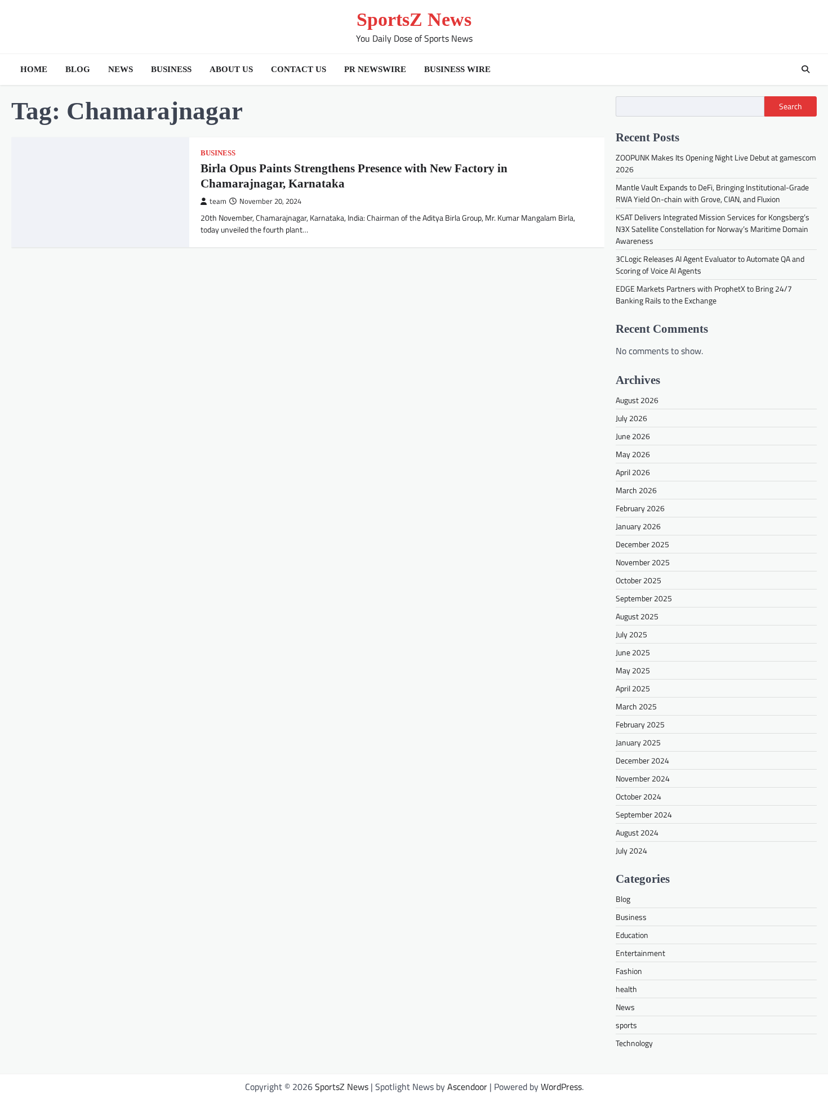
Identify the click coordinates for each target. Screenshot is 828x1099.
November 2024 (643, 778)
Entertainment (640, 953)
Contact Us (298, 69)
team (218, 201)
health (626, 989)
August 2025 (637, 616)
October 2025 (638, 580)
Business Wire (457, 69)
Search (790, 106)
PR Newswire (375, 69)
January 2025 (638, 742)
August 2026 (637, 400)
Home (33, 69)
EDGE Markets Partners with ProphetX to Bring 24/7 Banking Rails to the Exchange (704, 294)
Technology (634, 1043)
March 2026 (636, 490)
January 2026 (638, 526)
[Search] (805, 69)
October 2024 (638, 796)
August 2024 (637, 832)
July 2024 (631, 850)
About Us (231, 69)
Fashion (629, 971)
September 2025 (644, 598)
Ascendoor (467, 1086)
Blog (77, 69)
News (120, 69)
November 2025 (643, 562)
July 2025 (631, 634)
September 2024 (644, 814)
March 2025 (636, 706)
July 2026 (631, 418)
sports (626, 1025)
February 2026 (640, 508)
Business (171, 69)
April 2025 (633, 688)
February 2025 (640, 724)
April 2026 (633, 472)
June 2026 (633, 436)
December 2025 (642, 544)
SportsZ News (414, 19)
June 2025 (633, 652)
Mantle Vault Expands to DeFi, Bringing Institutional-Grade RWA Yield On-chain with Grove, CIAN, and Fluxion (712, 193)
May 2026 (633, 454)
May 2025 (633, 670)
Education (632, 935)
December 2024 (642, 760)
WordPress (561, 1086)
